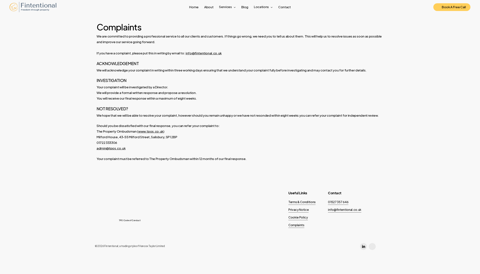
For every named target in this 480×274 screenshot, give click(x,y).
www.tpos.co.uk (150, 131)
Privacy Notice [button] (298, 210)
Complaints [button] (296, 225)
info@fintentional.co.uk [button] (344, 210)
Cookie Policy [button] (298, 217)
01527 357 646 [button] (338, 202)
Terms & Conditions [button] (302, 202)
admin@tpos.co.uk (111, 148)
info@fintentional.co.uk (204, 53)
